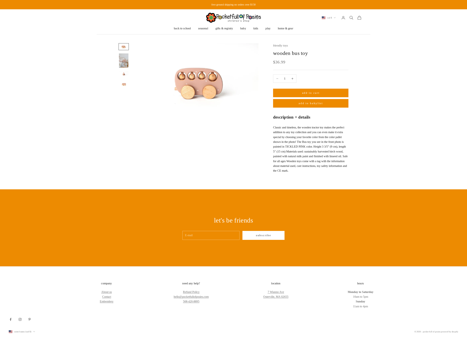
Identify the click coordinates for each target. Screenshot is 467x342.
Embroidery (106, 301)
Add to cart (311, 92)
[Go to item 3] (124, 74)
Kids (255, 28)
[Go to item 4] (124, 84)
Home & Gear (285, 28)
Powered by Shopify (449, 332)
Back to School (182, 28)
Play (268, 28)
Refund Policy (191, 291)
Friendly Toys (280, 45)
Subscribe (263, 235)
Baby (243, 28)
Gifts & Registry (224, 28)
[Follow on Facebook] (10, 319)
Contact (106, 296)
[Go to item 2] (124, 60)
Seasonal (203, 28)
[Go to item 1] (124, 46)
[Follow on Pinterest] (29, 319)
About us (106, 291)
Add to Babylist (311, 103)
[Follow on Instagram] (20, 319)
